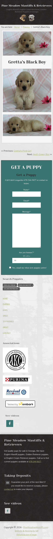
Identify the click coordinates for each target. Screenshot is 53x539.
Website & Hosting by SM (26, 531)
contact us (8, 489)
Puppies (6, 304)
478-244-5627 (35, 461)
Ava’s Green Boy (41, 154)
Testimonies (8, 321)
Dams (5, 310)
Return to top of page (26, 534)
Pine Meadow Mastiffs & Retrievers (26, 5)
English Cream (9, 285)
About (5, 327)
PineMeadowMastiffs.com (35, 527)
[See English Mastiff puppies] (23, 18)
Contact (6, 333)
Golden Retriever (11, 289)
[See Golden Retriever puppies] (31, 18)
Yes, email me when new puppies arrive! (29, 267)
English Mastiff (25, 285)
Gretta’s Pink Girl (22, 150)
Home (5, 298)
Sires (5, 316)
